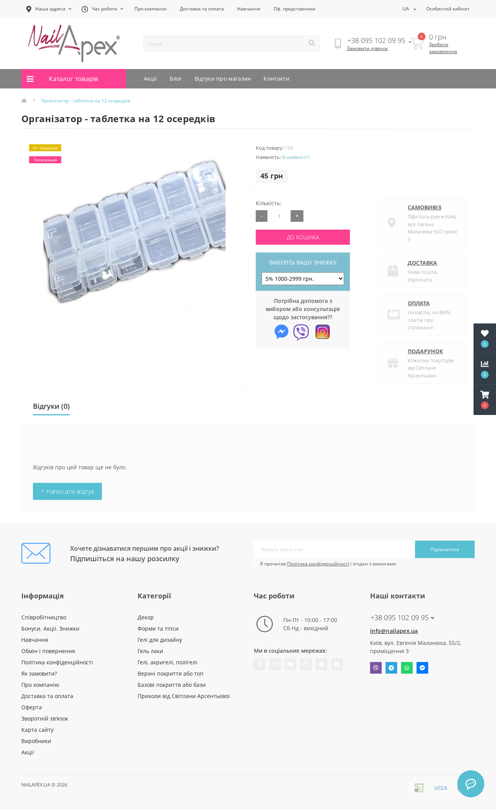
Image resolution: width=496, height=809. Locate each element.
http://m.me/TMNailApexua (321, 664)
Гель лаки (150, 651)
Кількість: (268, 203)
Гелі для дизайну (160, 639)
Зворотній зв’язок (44, 718)
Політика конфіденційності (318, 563)
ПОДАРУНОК (425, 351)
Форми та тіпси (158, 628)
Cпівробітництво (43, 617)
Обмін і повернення (48, 651)
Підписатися (445, 549)
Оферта (31, 707)
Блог (176, 78)
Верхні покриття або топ (170, 673)
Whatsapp (407, 668)
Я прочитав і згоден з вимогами (328, 563)
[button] (485, 400)
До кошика (303, 237)
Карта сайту (37, 729)
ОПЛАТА (419, 303)
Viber (376, 668)
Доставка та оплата (202, 8)
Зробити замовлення (443, 48)
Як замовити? (39, 673)
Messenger (422, 668)
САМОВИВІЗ (424, 207)
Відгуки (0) (51, 406)
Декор (146, 617)
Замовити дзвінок (367, 48)
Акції (150, 78)
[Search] (311, 43)
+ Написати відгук (67, 491)
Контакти (276, 78)
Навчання (248, 8)
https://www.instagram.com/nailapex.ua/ (275, 664)
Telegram (391, 668)
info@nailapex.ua (394, 630)
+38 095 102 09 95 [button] (399, 617)
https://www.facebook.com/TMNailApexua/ (259, 664)
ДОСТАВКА (422, 262)
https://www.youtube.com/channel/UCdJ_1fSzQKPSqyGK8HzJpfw (290, 664)
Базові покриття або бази (172, 684)
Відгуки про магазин (223, 78)
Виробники (36, 741)
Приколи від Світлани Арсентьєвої (184, 696)
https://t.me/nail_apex (337, 664)
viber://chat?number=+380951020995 (306, 664)
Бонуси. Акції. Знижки (50, 628)
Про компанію (150, 8)
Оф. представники (294, 8)
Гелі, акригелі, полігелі (167, 662)
